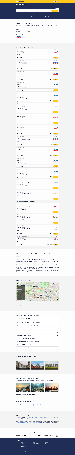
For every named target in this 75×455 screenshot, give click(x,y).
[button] (38, 297)
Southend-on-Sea (32, 417)
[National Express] (19, 37)
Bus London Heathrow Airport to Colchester (23, 404)
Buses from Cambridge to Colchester (36, 397)
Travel (34, 444)
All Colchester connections (50, 444)
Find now (55, 57)
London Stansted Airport (36, 422)
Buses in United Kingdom (24, 428)
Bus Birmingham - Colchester (21, 397)
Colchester (55, 283)
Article (46, 443)
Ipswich (36, 417)
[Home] (20, 1)
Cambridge (41, 417)
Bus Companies (23, 444)
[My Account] (51, 1)
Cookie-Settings (36, 443)
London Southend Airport (27, 422)
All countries (23, 446)
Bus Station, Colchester (20, 305)
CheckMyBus (18, 428)
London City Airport (19, 422)
